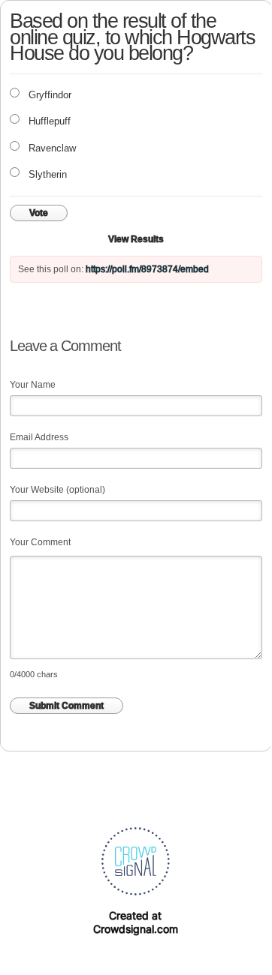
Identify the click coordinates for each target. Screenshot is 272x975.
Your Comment (40, 542)
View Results (136, 239)
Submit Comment (66, 705)
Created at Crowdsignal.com (135, 922)
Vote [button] (38, 213)
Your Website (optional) (57, 489)
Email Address (39, 437)
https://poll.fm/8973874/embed (147, 269)
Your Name (33, 385)
